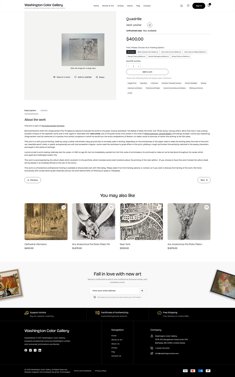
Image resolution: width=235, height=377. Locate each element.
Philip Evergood (151, 134)
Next (203, 180)
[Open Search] (181, 6)
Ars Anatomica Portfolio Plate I (185, 244)
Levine (130, 93)
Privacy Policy (100, 371)
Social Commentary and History (175, 88)
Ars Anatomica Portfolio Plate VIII (91, 244)
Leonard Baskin (165, 134)
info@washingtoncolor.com (167, 353)
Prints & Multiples (191, 83)
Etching (203, 83)
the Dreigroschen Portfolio (52, 126)
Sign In (199, 6)
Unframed (154, 83)
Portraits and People (153, 88)
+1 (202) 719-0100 (162, 348)
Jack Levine (133, 25)
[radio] (131, 52)
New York (125, 244)
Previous (34, 180)
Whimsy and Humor (196, 88)
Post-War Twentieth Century (171, 83)
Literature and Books (135, 88)
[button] (83, 49)
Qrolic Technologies (62, 372)
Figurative (143, 83)
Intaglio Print (132, 83)
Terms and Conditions (82, 371)
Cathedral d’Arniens (35, 244)
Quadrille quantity (133, 61)
